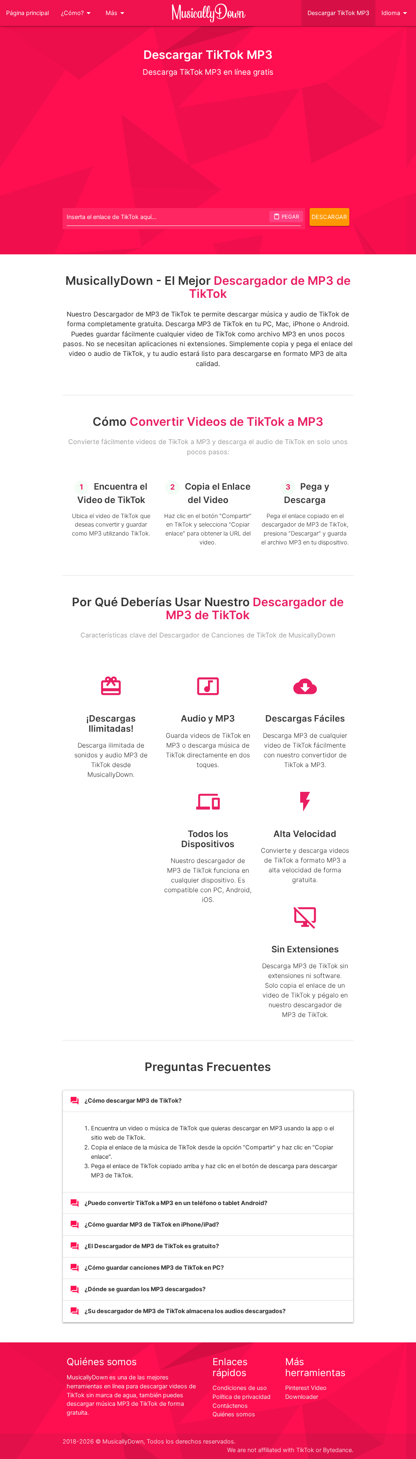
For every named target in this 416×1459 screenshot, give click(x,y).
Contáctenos (230, 1405)
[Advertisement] (208, 142)
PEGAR (286, 216)
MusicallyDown (208, 13)
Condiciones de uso (239, 1388)
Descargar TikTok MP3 (338, 13)
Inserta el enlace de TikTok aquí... (111, 217)
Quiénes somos (233, 1414)
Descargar (329, 216)
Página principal (27, 13)
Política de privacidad (241, 1396)
